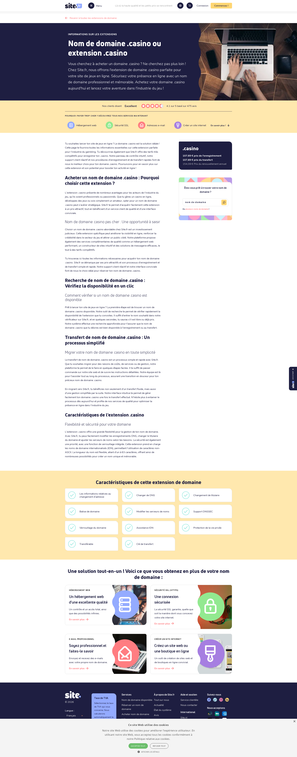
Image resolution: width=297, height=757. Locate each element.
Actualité (159, 705)
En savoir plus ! (218, 125)
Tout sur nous (161, 699)
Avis (156, 715)
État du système (162, 709)
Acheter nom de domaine (135, 714)
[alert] (148, 738)
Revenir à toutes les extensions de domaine (93, 18)
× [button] (294, 721)
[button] (148, 751)
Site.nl (184, 717)
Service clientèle (189, 699)
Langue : (69, 710)
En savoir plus (77, 619)
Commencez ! (221, 5)
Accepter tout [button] (138, 746)
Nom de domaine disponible (137, 699)
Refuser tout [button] (159, 746)
